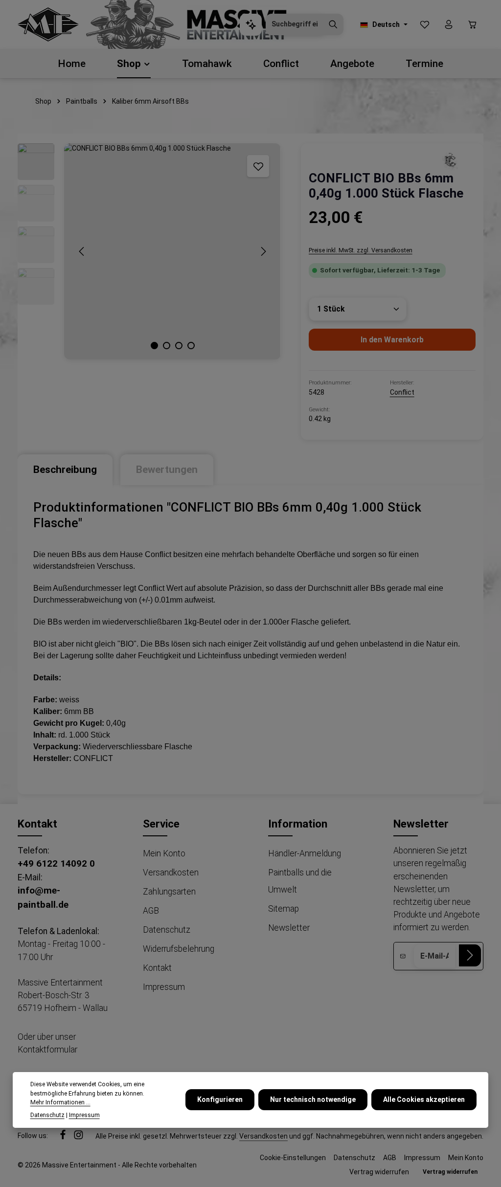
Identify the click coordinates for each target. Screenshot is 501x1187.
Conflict (402, 392)
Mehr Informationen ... (60, 1102)
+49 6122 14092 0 (56, 863)
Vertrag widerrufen (379, 1172)
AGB (151, 911)
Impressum (164, 987)
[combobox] (294, 24)
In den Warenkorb (392, 339)
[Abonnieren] (470, 955)
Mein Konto (164, 853)
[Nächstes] (262, 251)
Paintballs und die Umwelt (300, 881)
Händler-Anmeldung (304, 853)
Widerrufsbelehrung (178, 949)
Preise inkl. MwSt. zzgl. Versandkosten (360, 250)
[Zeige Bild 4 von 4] (191, 345)
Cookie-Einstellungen (293, 1158)
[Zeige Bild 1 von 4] (154, 345)
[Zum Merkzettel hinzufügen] (258, 166)
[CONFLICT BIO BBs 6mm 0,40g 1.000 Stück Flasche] (172, 251)
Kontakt (157, 968)
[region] (149, 251)
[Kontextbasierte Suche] (251, 25)
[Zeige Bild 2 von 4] (166, 345)
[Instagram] (78, 1137)
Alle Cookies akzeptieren (424, 1099)
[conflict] (451, 160)
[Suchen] (333, 24)
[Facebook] (63, 1137)
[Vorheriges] (82, 251)
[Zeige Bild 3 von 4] (178, 345)
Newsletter (289, 928)
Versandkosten (171, 872)
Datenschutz (166, 930)
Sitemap (283, 909)
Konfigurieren (220, 1099)
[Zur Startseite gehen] (48, 24)
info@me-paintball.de (43, 897)
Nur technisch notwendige (313, 1099)
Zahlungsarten (169, 891)
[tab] (65, 469)
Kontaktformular (47, 1049)
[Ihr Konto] (448, 25)
